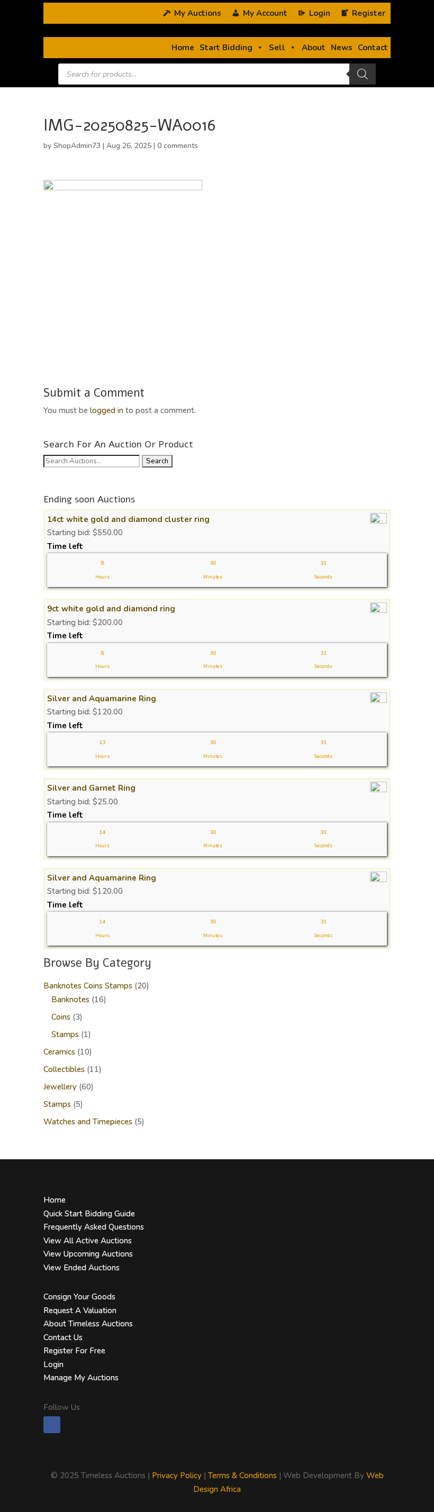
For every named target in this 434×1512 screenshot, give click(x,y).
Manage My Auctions (81, 1377)
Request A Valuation (79, 1310)
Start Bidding (226, 47)
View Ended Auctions (81, 1267)
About (314, 47)
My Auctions (197, 13)
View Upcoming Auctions (88, 1254)
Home (182, 47)
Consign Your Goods (79, 1296)
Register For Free (74, 1350)
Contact (373, 47)
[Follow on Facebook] (51, 1424)
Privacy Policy (177, 1475)
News (341, 47)
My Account (265, 13)
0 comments (177, 146)
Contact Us (63, 1337)
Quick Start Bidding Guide (89, 1213)
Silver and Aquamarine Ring (101, 698)
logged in (106, 410)
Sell (277, 47)
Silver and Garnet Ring (91, 788)
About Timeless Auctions (88, 1323)
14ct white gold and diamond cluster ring (128, 519)
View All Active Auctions (87, 1240)
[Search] (362, 74)
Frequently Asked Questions (93, 1227)
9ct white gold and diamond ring (111, 608)
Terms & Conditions (242, 1475)
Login (53, 1364)
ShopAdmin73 (77, 146)
